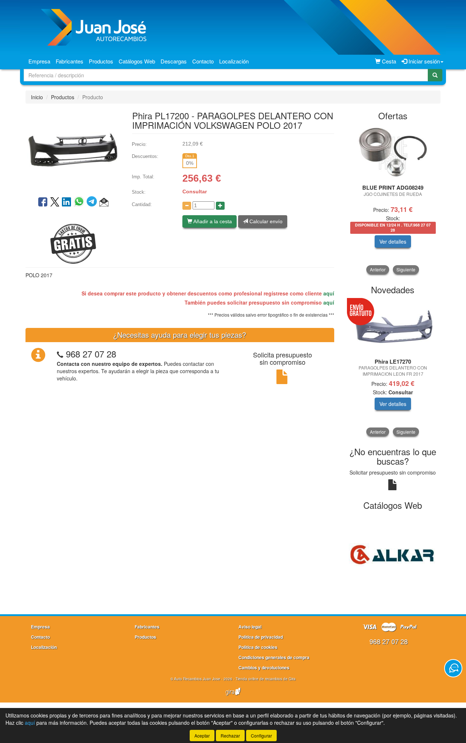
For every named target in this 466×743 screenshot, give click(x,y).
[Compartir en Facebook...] (43, 202)
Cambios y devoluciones (263, 667)
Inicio (37, 97)
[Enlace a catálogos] (393, 554)
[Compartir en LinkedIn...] (66, 202)
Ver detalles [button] (392, 241)
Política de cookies (257, 647)
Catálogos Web (137, 61)
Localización (234, 61)
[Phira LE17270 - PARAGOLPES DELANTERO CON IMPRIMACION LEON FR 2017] (393, 327)
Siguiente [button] (405, 269)
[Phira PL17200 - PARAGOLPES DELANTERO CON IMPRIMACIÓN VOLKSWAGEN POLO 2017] (73, 149)
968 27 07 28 (91, 353)
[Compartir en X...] (54, 202)
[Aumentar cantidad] (220, 206)
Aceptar (202, 735)
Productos (101, 61)
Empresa (39, 61)
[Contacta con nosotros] (453, 668)
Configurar (261, 735)
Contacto (203, 61)
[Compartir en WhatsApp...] (80, 202)
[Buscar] (435, 75)
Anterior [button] (378, 269)
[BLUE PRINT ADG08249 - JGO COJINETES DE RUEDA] (393, 152)
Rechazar (230, 735)
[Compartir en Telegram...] (93, 202)
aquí (328, 293)
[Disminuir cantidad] (186, 206)
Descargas (174, 61)
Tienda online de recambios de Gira (266, 678)
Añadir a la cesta (212, 221)
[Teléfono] (60, 353)
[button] (103, 202)
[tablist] (393, 199)
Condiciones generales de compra (273, 657)
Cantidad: (142, 204)
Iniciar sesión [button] (423, 61)
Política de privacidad (260, 637)
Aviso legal (249, 626)
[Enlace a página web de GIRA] (233, 696)
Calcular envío (265, 221)
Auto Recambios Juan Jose (197, 678)
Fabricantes (69, 61)
